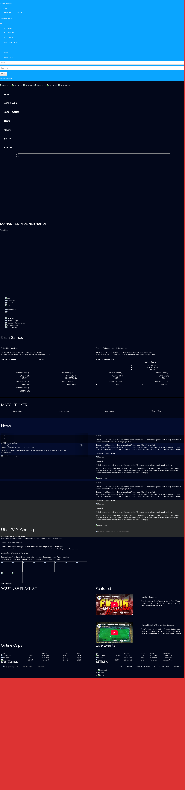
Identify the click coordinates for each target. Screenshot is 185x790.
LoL (29, 658)
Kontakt (121, 666)
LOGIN (3, 74)
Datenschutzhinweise (147, 354)
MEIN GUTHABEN (9, 33)
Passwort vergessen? (6, 78)
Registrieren (4, 230)
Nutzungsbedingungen (126, 354)
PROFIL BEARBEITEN (10, 42)
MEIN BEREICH (8, 28)
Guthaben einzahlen (6, 3)
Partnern (52, 549)
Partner (129, 666)
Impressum (177, 666)
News (6, 426)
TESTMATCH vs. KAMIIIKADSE (13, 13)
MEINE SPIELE (8, 37)
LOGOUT (6, 47)
